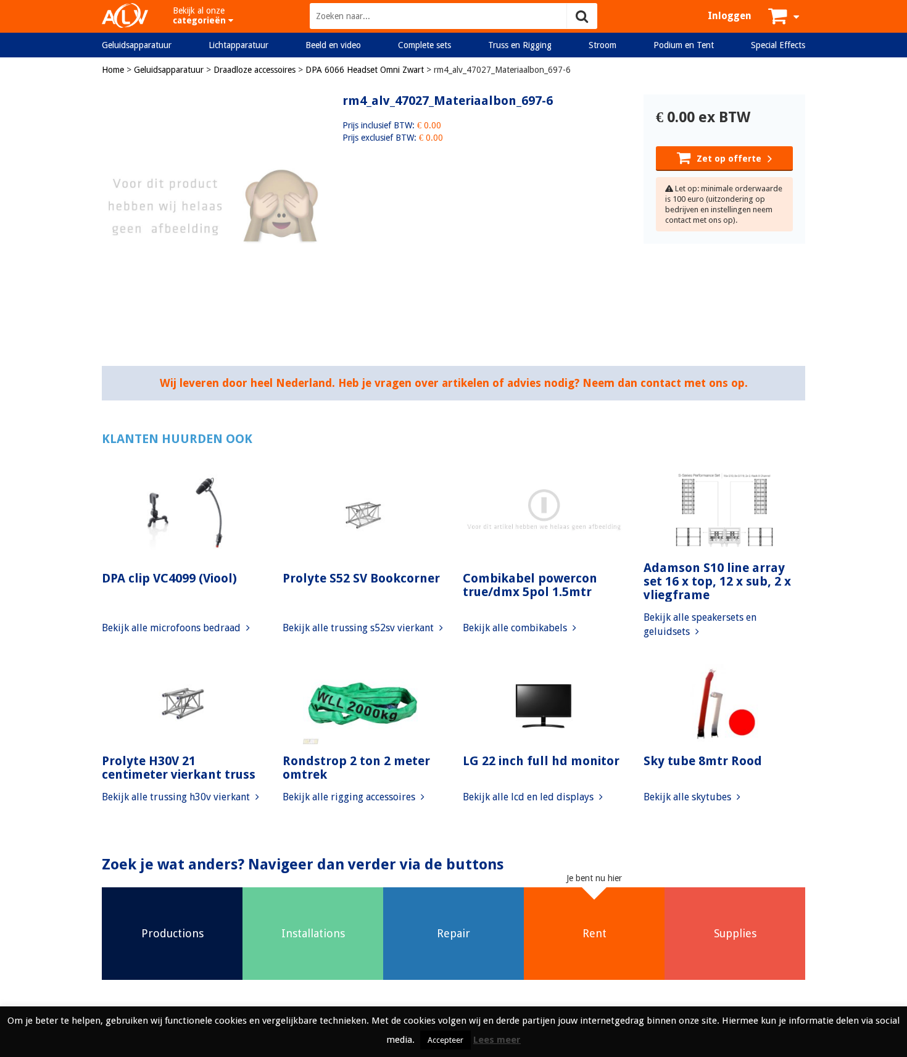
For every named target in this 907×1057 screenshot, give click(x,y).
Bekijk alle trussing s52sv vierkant (359, 628)
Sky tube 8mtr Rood (703, 760)
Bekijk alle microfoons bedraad (172, 628)
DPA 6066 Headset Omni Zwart (364, 70)
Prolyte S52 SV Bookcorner (361, 578)
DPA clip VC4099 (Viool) (169, 578)
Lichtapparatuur (238, 45)
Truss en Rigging (520, 45)
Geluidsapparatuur (137, 45)
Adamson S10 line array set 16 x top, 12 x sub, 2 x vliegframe (717, 581)
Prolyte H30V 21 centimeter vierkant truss (178, 767)
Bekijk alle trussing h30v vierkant (177, 797)
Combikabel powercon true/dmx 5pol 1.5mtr (530, 585)
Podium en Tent (683, 45)
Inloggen (730, 16)
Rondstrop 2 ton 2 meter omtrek (356, 767)
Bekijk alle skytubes (689, 797)
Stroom (602, 45)
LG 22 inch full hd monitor (541, 760)
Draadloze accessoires (254, 70)
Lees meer (497, 1039)
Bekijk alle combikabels (516, 628)
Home (113, 70)
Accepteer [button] (445, 1040)
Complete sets (424, 45)
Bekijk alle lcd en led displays (529, 797)
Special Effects (778, 45)
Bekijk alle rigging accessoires (350, 797)
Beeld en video (333, 45)
